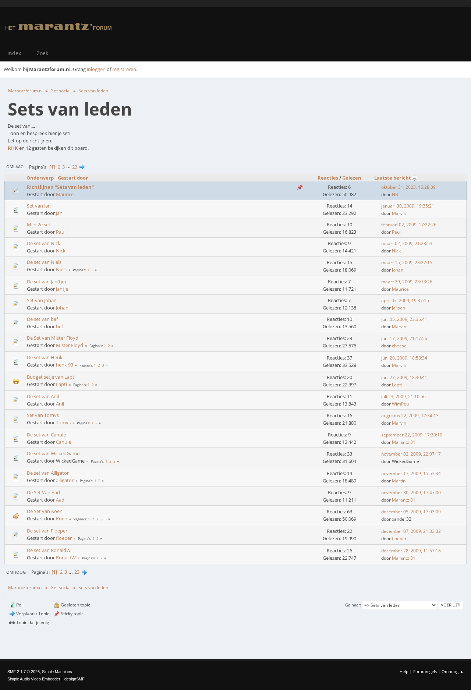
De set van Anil (43, 396)
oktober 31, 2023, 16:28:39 (408, 187)
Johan (397, 270)
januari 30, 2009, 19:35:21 (407, 206)
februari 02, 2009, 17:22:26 (408, 225)
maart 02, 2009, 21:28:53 (406, 243)
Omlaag (15, 166)
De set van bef (42, 319)
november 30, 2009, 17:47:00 (411, 492)
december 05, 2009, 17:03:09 (411, 512)
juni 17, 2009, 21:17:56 (404, 338)
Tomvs (63, 422)
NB (395, 194)
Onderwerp (40, 177)
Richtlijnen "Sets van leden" (60, 187)
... (69, 166)
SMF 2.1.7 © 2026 (23, 671)
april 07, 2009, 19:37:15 (405, 300)
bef (59, 326)
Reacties (328, 177)
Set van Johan (42, 300)
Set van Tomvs (43, 415)
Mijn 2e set (38, 224)
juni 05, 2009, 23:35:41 (404, 319)
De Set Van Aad (43, 492)
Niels (61, 269)
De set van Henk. (45, 357)
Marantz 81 (403, 442)
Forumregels (425, 671)
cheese (399, 346)
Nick (60, 250)
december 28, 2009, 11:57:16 (411, 551)
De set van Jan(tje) (46, 281)
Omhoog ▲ (453, 671)
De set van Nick (43, 243)
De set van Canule (46, 434)
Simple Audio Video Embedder (33, 679)
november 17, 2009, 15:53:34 (411, 473)
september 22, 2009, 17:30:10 (411, 435)
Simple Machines (57, 671)
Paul (60, 232)
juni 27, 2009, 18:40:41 (404, 377)
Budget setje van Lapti (51, 377)
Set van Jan (39, 205)
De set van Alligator (48, 473)
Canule (63, 442)
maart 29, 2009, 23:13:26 (406, 282)
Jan (59, 213)
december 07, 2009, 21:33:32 (411, 531)
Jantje (62, 289)
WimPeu (400, 404)
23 (74, 166)
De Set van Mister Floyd (52, 338)
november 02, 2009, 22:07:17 (411, 454)
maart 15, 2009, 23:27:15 (406, 262)
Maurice (65, 194)
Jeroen (398, 308)
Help (404, 671)
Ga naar (352, 605)
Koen (61, 518)
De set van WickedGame (53, 453)
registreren (124, 69)
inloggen (96, 69)
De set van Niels (44, 262)
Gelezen (351, 177)
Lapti (61, 384)
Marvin (399, 213)
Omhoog (16, 572)
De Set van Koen (45, 511)
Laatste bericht (392, 177)
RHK (13, 148)
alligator (65, 480)
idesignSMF (74, 679)
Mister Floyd (69, 345)
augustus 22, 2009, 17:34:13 (410, 416)
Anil (60, 403)
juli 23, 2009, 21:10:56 (403, 396)
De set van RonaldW (49, 550)
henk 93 (64, 364)
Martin (399, 481)
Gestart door (73, 177)
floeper (64, 538)
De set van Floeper (47, 530)
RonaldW (66, 557)
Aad (60, 499)
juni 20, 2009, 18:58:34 (404, 358)
